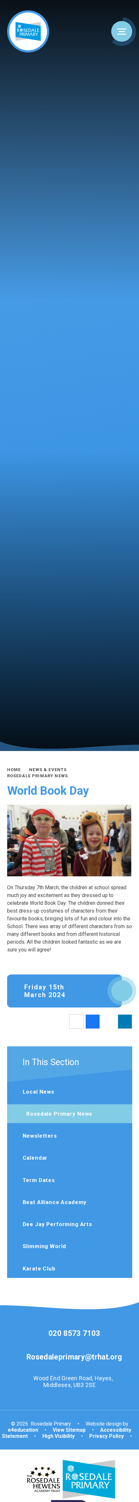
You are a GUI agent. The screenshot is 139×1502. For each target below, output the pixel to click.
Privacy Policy (106, 1436)
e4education (23, 1430)
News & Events (48, 769)
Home (14, 769)
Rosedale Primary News (37, 775)
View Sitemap (69, 1430)
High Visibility (58, 1436)
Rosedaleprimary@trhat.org (74, 1357)
